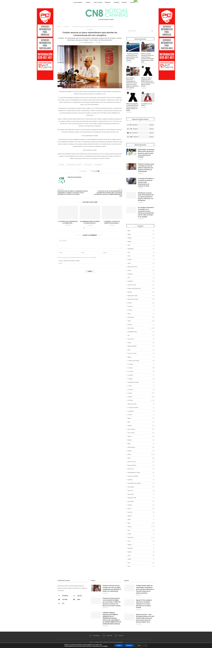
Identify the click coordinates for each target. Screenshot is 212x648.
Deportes (107, 2)
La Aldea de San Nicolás (141, 360)
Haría (141, 349)
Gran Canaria (141, 328)
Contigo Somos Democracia (141, 288)
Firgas (141, 313)
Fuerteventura (141, 317)
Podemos (141, 450)
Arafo (141, 245)
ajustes (105, 646)
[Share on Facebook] (93, 171)
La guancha (141, 375)
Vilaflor (141, 559)
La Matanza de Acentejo (141, 382)
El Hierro (141, 302)
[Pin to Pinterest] (96, 171)
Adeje (141, 230)
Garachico (141, 324)
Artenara (141, 259)
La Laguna (141, 378)
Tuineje (141, 533)
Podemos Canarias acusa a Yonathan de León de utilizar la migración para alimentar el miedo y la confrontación (146, 167)
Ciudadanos (141, 281)
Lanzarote (141, 396)
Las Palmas (141, 400)
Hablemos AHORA (141, 346)
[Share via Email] (98, 171)
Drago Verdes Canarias (141, 299)
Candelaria (141, 274)
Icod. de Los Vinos (141, 353)
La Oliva (141, 386)
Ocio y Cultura (98, 2)
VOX (141, 562)
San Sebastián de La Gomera (74, 164)
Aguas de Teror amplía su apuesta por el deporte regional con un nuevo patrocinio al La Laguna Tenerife (144, 603)
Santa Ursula (141, 494)
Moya (141, 422)
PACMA (141, 440)
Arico (141, 252)
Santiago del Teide (141, 497)
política (141, 454)
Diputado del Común (141, 295)
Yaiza (141, 566)
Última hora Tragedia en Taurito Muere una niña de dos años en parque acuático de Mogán (132, 107)
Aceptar (119, 645)
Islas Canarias (78, 2)
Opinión (141, 436)
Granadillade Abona (141, 331)
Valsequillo (141, 548)
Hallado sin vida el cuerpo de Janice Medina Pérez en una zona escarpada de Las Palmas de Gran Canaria (147, 82)
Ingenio (141, 357)
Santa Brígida (141, 487)
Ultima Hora (141, 537)
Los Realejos (141, 411)
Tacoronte (141, 512)
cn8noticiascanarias (88, 42)
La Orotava (141, 389)
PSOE (141, 458)
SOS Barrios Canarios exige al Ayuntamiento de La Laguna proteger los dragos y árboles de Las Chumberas (146, 196)
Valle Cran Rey (88, 164)
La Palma (141, 393)
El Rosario (141, 306)
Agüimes (141, 237)
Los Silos (141, 414)
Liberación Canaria (141, 404)
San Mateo (141, 479)
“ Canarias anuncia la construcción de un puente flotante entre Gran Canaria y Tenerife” (132, 57)
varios (141, 555)
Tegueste (141, 515)
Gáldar (141, 321)
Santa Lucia (141, 490)
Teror (141, 530)
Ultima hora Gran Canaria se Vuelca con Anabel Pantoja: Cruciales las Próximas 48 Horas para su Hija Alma (147, 58)
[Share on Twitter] (95, 171)
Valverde (141, 552)
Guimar (141, 342)
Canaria (141, 270)
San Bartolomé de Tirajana (141, 472)
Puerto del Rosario (141, 465)
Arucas (141, 263)
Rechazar (129, 645)
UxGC (141, 541)
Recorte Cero (141, 468)
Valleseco (141, 544)
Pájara (141, 443)
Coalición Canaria (141, 284)
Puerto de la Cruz (141, 461)
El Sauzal (141, 310)
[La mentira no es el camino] (147, 97)
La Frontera (141, 364)
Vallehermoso (98, 164)
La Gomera (66, 26)
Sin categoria (141, 501)
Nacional (132, 2)
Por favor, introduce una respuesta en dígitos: (69, 260)
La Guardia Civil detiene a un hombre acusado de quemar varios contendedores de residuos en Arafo (146, 182)
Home (59, 26)
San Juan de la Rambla (141, 476)
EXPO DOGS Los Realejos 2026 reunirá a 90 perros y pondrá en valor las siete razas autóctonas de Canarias (146, 153)
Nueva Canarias (141, 429)
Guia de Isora (141, 339)
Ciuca (141, 277)
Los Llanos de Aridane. (141, 407)
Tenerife (141, 526)
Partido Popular (141, 447)
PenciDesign (120, 642)
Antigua (141, 241)
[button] (59, 216)
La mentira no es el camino (146, 104)
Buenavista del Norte (141, 266)
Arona (141, 256)
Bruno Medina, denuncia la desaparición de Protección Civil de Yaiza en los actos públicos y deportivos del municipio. (132, 82)
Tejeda (141, 519)
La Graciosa (141, 371)
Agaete (141, 234)
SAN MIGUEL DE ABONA (141, 483)
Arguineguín (141, 248)
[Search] (137, 2)
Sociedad (116, 2)
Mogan (141, 418)
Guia (141, 335)
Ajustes (139, 645)
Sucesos (124, 2)
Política (88, 2)
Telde (141, 523)
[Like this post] (91, 171)
